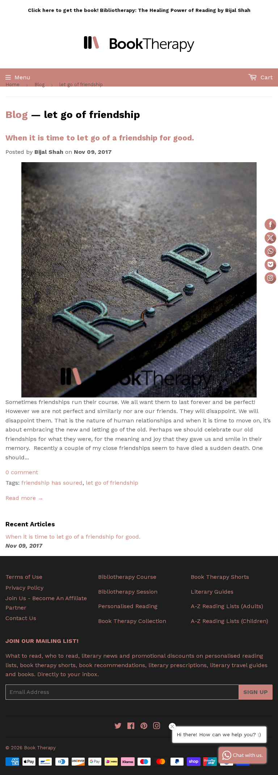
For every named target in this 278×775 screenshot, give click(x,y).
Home (12, 84)
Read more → (24, 497)
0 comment (21, 472)
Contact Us (20, 618)
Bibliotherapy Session (127, 591)
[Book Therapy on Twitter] (118, 726)
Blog (39, 84)
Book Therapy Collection (132, 621)
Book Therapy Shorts (220, 576)
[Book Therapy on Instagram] (156, 726)
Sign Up (255, 691)
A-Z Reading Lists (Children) (229, 621)
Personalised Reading (127, 606)
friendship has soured (52, 482)
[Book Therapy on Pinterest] (144, 726)
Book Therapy (40, 747)
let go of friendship (112, 482)
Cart (266, 77)
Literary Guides (212, 591)
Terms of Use (23, 576)
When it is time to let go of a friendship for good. (99, 137)
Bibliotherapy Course (127, 576)
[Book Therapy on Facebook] (131, 726)
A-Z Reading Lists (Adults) (227, 606)
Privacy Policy (24, 587)
